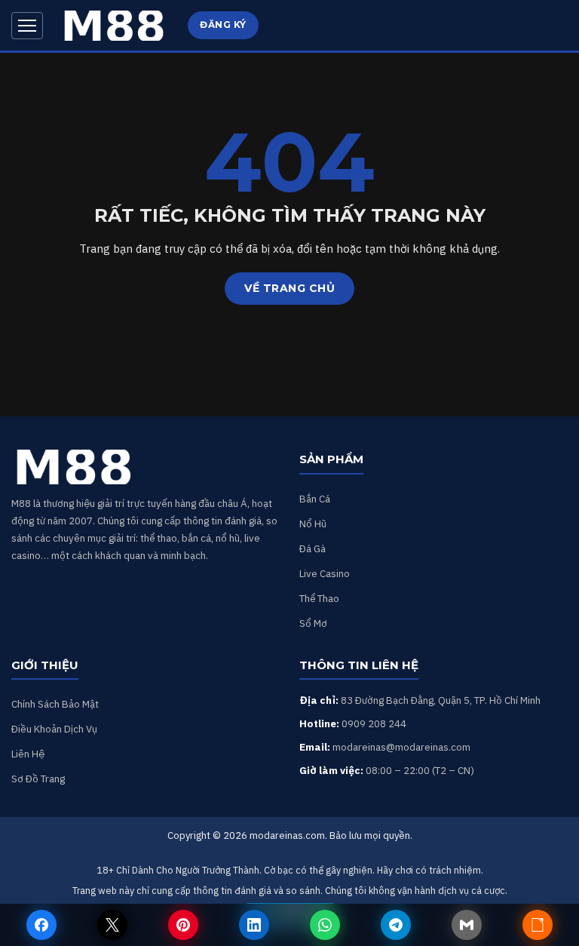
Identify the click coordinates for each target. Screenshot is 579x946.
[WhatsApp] (325, 925)
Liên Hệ (27, 753)
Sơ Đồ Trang (38, 778)
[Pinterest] (183, 925)
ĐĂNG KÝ (223, 24)
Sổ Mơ (313, 623)
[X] (112, 925)
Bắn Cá (314, 498)
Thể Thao (319, 598)
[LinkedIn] (254, 925)
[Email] (467, 925)
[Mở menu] (27, 25)
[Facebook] (41, 925)
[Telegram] (396, 925)
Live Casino (324, 573)
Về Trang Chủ (289, 288)
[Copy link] (537, 925)
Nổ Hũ (312, 523)
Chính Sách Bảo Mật (55, 704)
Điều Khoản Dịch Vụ (54, 729)
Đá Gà (312, 548)
